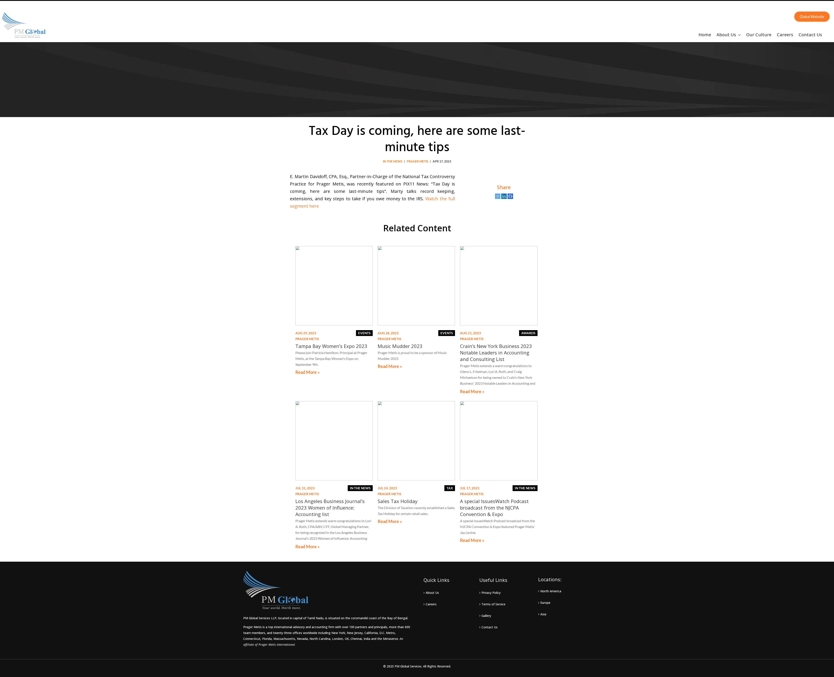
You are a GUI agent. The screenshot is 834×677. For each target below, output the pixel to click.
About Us (432, 593)
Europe (545, 603)
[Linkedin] (504, 196)
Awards (528, 333)
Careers (431, 604)
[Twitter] (497, 196)
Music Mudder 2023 (400, 346)
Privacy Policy (491, 593)
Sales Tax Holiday (397, 501)
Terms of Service (493, 604)
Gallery (486, 616)
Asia (543, 614)
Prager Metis (417, 161)
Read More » (307, 372)
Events (364, 333)
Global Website (812, 16)
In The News (392, 161)
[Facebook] (510, 196)
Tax (450, 488)
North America (550, 591)
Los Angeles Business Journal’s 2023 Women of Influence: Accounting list (330, 507)
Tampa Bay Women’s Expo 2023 (331, 346)
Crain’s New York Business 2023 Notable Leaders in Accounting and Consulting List (496, 352)
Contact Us (490, 627)
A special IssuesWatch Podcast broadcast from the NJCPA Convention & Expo (494, 507)
